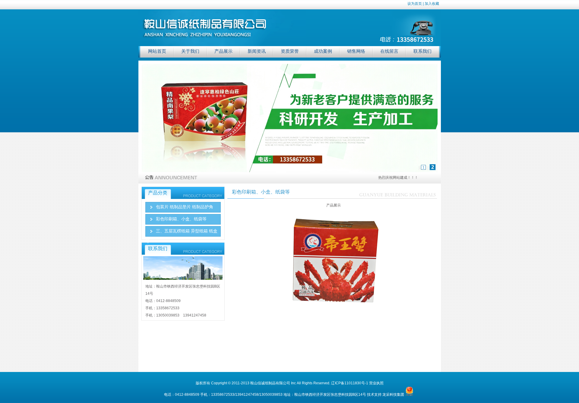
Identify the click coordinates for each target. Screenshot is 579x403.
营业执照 (376, 383)
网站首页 (157, 51)
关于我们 (190, 51)
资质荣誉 (290, 51)
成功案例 (323, 51)
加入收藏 (432, 4)
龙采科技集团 (393, 394)
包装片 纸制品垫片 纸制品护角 (184, 207)
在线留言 (389, 51)
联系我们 (422, 51)
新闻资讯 (257, 51)
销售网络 (356, 51)
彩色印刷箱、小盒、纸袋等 (181, 219)
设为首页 (414, 4)
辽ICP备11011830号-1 (349, 383)
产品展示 (223, 51)
